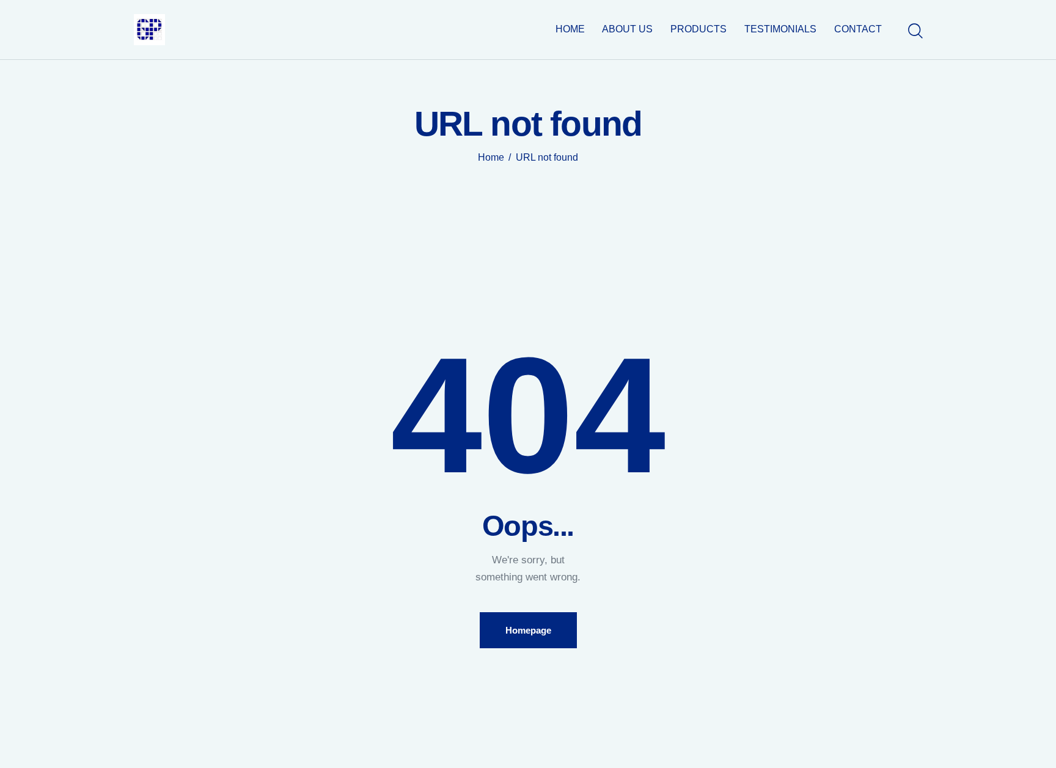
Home (491, 157)
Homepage (528, 630)
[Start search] (914, 31)
